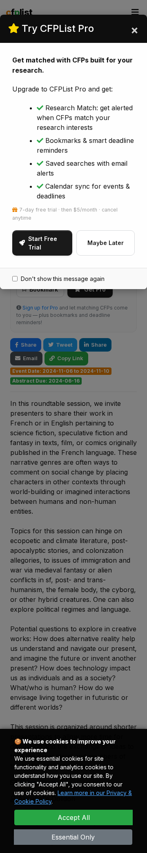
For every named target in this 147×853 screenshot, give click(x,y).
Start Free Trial (42, 243)
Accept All (74, 817)
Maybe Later (105, 242)
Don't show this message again (63, 278)
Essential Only (73, 837)
